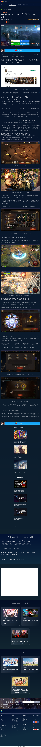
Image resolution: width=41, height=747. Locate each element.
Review (23, 529)
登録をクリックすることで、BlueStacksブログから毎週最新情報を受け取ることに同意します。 (31, 705)
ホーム (2, 4)
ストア (1, 719)
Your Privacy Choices (21, 746)
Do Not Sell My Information (20, 743)
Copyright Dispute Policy (9, 743)
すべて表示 (20, 522)
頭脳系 (1, 736)
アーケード (2, 730)
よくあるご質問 (35, 715)
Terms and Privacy (3, 743)
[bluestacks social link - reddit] (36, 722)
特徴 (13, 715)
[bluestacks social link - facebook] (38, 722)
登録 (37, 701)
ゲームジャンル (3, 725)
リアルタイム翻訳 (15, 721)
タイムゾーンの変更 (15, 730)
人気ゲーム (2, 727)
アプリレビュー (12, 4)
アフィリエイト (24, 718)
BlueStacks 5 (2, 718)
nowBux (1, 721)
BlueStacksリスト (26, 4)
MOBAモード (14, 719)
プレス (23, 721)
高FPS (13, 726)
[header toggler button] (39, 1)
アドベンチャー (2, 729)
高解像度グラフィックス (16, 727)
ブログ (5, 9)
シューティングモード (15, 718)
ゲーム (6, 4)
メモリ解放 (14, 725)
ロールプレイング (17, 529)
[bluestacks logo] (4, 2)
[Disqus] (19, 582)
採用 (23, 720)
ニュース (32, 4)
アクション (2, 728)
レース (1, 733)
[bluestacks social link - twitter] (33, 724)
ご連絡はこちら (24, 719)
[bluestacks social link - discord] (33, 722)
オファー (1, 720)
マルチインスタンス (15, 720)
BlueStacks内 (19, 4)
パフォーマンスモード (15, 724)
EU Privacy (14, 743)
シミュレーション (3, 734)
